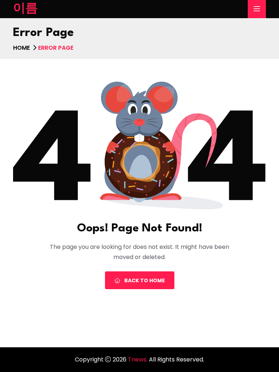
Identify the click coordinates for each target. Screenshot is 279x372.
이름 (25, 9)
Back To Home (144, 280)
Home (21, 48)
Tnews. (138, 359)
